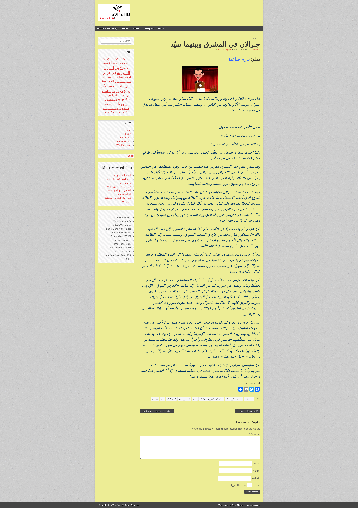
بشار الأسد (249, 399)
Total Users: (119, 251)
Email (256, 471)
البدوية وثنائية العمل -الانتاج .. (118, 186)
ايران (128, 86)
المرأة (117, 82)
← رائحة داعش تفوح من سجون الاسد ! (157, 411)
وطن (107, 112)
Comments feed (123, 141)
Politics (125, 28)
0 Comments (254, 49)
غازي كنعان (171, 399)
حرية (127, 95)
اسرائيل (104, 58)
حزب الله (119, 95)
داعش (110, 95)
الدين (113, 73)
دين (104, 99)
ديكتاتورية (123, 99)
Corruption (149, 28)
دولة (104, 96)
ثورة (127, 91)
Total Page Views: (121, 240)
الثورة (119, 68)
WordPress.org (123, 145)
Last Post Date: (113, 255)
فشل (125, 112)
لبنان (162, 399)
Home (161, 28)
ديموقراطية (112, 100)
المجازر (121, 82)
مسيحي (155, 399)
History (136, 28)
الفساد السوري (112, 77)
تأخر (103, 86)
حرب (119, 91)
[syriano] (114, 11)
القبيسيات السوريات (122, 175)
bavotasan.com (253, 505)
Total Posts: (120, 244)
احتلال (120, 58)
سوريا (123, 104)
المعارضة (107, 81)
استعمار (110, 59)
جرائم (228, 399)
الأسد (107, 62)
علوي (180, 399)
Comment (254, 434)
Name (256, 463)
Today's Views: (121, 221)
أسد (129, 59)
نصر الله (112, 112)
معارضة (119, 112)
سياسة (115, 105)
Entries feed (125, 137)
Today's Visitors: (120, 225)
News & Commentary (107, 28)
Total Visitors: (117, 236)
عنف (115, 109)
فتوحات (110, 109)
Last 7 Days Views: (116, 229)
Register (127, 130)
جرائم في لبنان (217, 399)
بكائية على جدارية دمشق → (247, 411)
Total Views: (118, 232)
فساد (105, 108)
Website (256, 478)
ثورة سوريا (237, 399)
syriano (118, 505)
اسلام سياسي (116, 63)
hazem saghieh (224, 49)
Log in (128, 134)
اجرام (125, 58)
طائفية (125, 108)
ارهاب (116, 59)
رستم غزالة (204, 399)
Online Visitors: (122, 217)
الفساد (121, 77)
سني (195, 399)
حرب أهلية (108, 91)
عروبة (119, 109)
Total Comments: (117, 248)
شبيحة (187, 399)
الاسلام (125, 68)
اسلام (125, 63)
